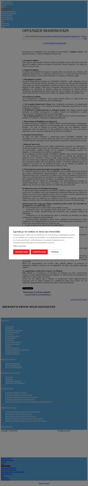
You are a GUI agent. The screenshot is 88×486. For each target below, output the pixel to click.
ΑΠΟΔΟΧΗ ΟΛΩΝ (21, 252)
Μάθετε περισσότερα (19, 246)
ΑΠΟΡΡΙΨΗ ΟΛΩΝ (39, 252)
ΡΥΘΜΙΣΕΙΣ (55, 252)
